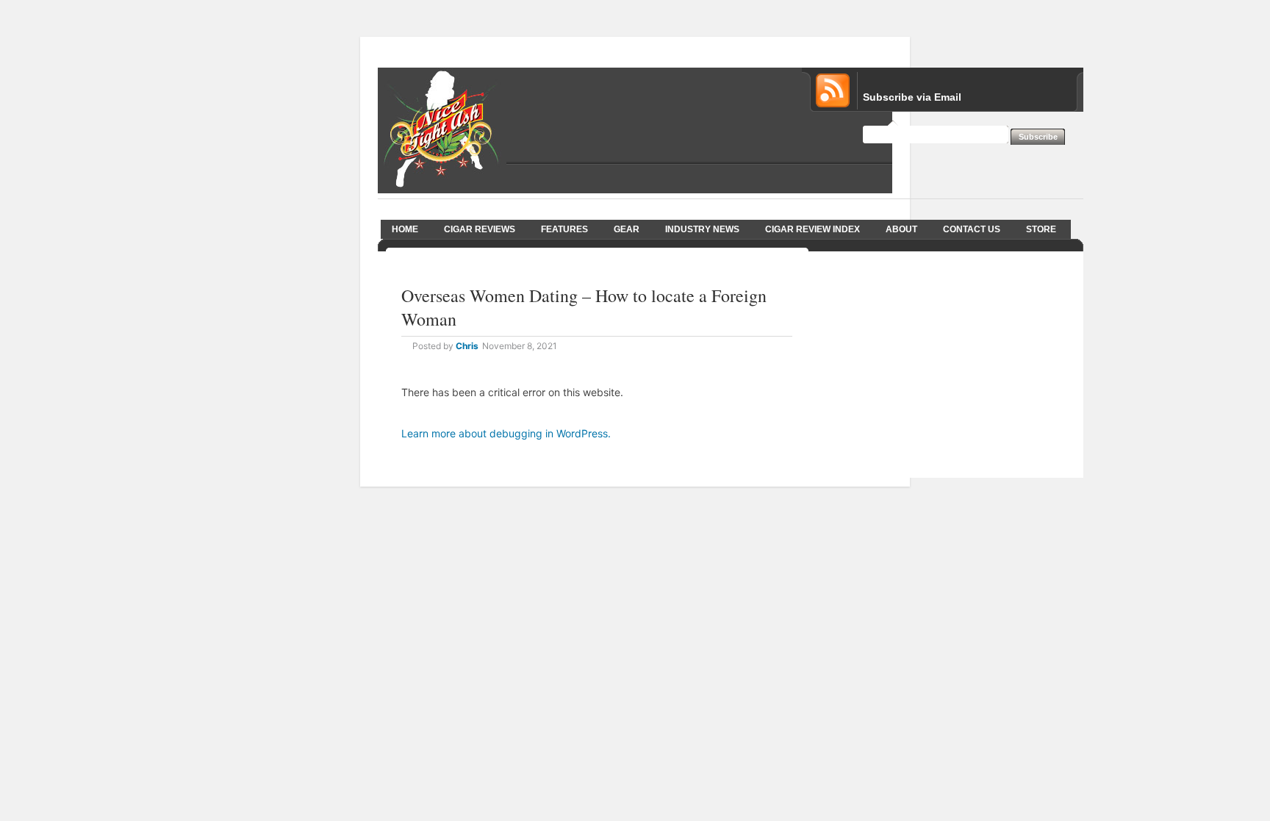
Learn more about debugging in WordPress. (506, 433)
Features (564, 229)
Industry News (702, 229)
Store (1041, 229)
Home (405, 229)
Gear (626, 229)
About (901, 229)
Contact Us (971, 229)
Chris (467, 345)
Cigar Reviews (479, 229)
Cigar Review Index (812, 229)
